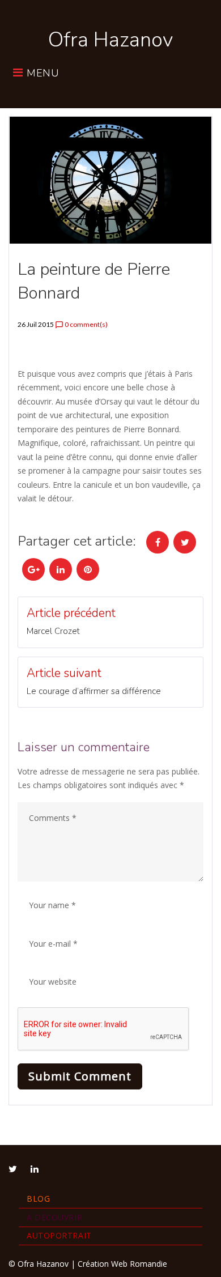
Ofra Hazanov (110, 40)
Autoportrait (59, 1235)
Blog (38, 1198)
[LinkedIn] (35, 1168)
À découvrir (54, 1217)
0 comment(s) (81, 324)
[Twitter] (12, 1168)
